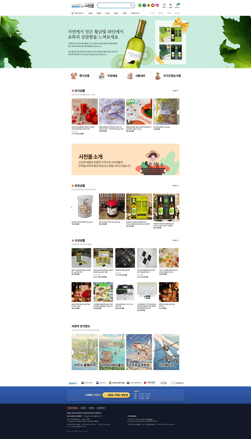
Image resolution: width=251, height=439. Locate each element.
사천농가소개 (135, 13)
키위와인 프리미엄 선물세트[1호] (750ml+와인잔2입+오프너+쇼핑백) (138, 223)
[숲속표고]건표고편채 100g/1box (82, 222)
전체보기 (175, 91)
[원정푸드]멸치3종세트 (122, 270)
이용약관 (91, 408)
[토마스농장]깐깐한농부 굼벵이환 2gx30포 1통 (81, 271)
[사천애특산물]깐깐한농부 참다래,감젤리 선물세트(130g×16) (103, 305)
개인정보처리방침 (72, 408)
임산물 (116, 13)
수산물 (107, 13)
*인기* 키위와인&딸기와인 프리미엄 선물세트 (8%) (168, 271)
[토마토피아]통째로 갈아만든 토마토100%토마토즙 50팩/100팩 (83, 128)
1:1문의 (169, 13)
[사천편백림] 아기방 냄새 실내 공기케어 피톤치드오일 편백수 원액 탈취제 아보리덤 (146, 306)
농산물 (90, 13)
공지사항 (177, 13)
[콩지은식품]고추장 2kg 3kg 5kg (109, 222)
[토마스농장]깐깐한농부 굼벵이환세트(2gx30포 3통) (103, 271)
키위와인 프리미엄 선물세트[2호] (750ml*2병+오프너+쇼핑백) (163, 225)
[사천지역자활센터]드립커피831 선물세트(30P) (146, 271)
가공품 (124, 13)
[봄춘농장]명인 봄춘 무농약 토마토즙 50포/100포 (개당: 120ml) (138, 128)
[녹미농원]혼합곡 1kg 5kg (161, 127)
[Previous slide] (244, 32)
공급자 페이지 (101, 408)
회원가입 (161, 13)
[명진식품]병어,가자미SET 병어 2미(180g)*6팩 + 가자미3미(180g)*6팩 (111, 128)
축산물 (99, 13)
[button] (179, 112)
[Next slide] (248, 32)
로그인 (153, 13)
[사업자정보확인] (149, 419)
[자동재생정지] (246, 32)
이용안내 (83, 408)
